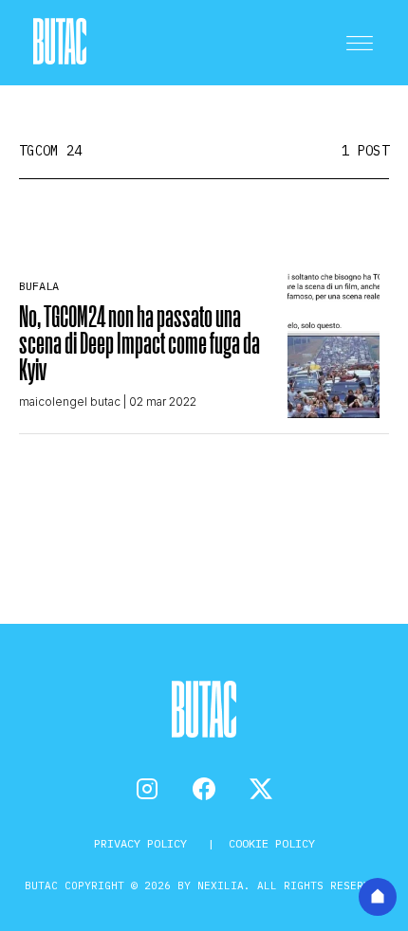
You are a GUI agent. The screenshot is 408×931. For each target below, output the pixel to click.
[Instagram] (147, 789)
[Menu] (359, 42)
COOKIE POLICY (272, 843)
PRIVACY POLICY (144, 843)
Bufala (39, 286)
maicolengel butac (70, 401)
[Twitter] (261, 789)
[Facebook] (204, 789)
